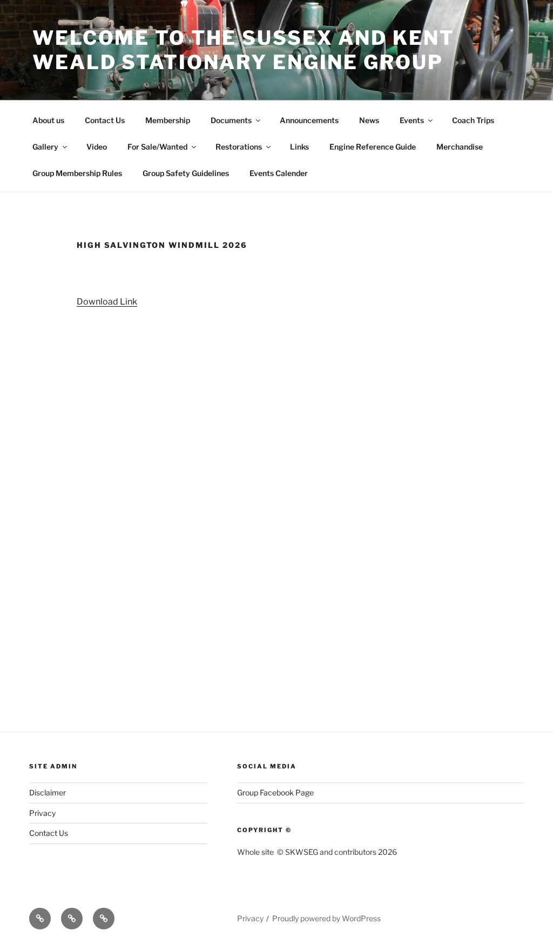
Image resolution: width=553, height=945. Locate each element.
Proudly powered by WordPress (326, 918)
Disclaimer (47, 792)
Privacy (42, 813)
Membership (167, 120)
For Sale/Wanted (157, 146)
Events (412, 120)
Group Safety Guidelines (186, 173)
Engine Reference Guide (372, 146)
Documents (231, 120)
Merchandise (459, 146)
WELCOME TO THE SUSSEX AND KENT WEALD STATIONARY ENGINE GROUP (243, 50)
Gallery (45, 146)
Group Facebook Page (275, 792)
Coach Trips (473, 120)
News (369, 120)
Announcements (309, 120)
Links (299, 146)
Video (96, 146)
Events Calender (278, 173)
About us (48, 120)
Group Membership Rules (77, 173)
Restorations (238, 146)
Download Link (107, 301)
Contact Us (105, 120)
